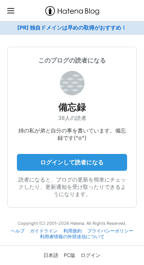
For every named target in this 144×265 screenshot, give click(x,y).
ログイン (91, 255)
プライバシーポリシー (110, 231)
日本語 (50, 255)
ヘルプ (18, 231)
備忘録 (72, 107)
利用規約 (72, 231)
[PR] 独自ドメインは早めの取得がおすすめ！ (72, 28)
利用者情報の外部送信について (72, 236)
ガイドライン (44, 231)
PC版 (69, 255)
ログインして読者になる (72, 162)
